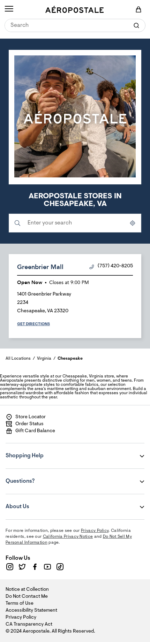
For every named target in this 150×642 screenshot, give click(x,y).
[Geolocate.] (132, 223)
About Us (48, 502)
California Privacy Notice (68, 537)
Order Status (29, 424)
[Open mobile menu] (9, 9)
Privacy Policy (94, 531)
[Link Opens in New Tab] (10, 567)
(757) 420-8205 (115, 266)
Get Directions (33, 324)
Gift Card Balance (35, 431)
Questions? (48, 476)
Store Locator (30, 417)
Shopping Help (48, 451)
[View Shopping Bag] (138, 9)
